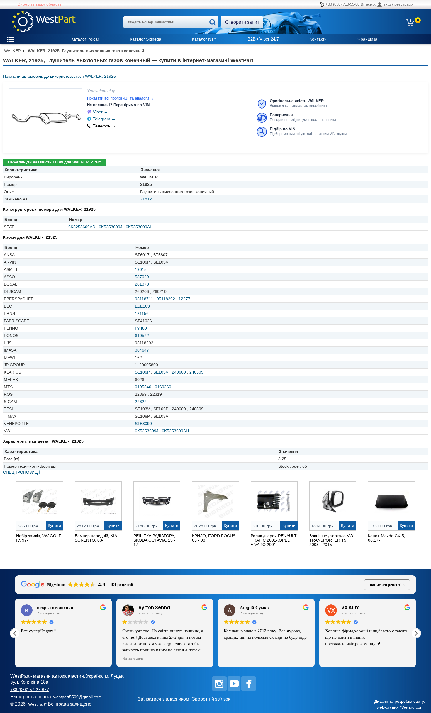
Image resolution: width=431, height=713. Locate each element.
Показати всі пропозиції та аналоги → (120, 98)
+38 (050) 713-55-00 (342, 4)
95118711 (144, 298)
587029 (142, 276)
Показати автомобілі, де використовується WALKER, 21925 (59, 76)
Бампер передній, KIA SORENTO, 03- (96, 537)
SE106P (142, 372)
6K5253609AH (139, 227)
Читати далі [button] (132, 658)
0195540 (143, 387)
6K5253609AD (81, 227)
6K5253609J (110, 227)
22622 (141, 401)
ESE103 (142, 306)
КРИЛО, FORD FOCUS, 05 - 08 (214, 537)
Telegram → (104, 119)
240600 (179, 372)
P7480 (141, 328)
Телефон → (104, 126)
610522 (142, 335)
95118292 (166, 298)
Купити (54, 525)
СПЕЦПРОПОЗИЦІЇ (21, 472)
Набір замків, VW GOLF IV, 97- (38, 537)
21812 (146, 199)
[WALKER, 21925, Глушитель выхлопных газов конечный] (45, 118)
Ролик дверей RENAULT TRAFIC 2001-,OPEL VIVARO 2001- (274, 540)
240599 (196, 372)
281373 (142, 284)
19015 (141, 269)
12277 (184, 298)
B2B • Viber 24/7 (263, 38)
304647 (142, 350)
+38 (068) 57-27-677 (29, 689)
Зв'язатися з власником (163, 699)
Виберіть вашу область (39, 4)
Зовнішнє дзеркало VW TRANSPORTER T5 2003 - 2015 (331, 540)
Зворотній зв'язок (211, 699)
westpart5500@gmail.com (77, 697)
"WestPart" (37, 704)
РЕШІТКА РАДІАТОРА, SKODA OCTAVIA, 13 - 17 (154, 540)
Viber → (100, 111)
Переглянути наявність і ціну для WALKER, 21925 (54, 162)
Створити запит (242, 22)
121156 (142, 313)
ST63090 (143, 423)
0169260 (163, 387)
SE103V (160, 372)
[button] (416, 633)
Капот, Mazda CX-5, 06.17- (386, 537)
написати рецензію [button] (387, 585)
